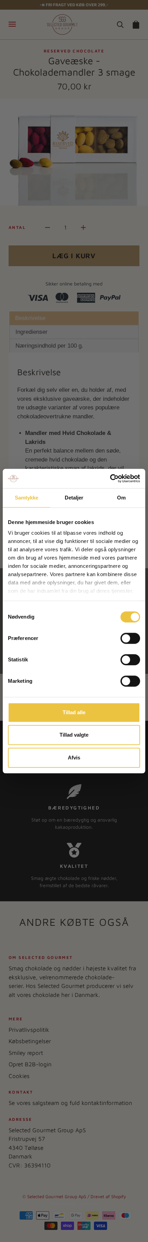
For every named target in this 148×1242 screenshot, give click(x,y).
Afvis (74, 757)
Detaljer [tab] (74, 498)
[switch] (130, 638)
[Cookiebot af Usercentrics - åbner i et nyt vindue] (110, 478)
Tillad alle (74, 712)
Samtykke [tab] (27, 498)
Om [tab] (121, 498)
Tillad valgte (74, 735)
